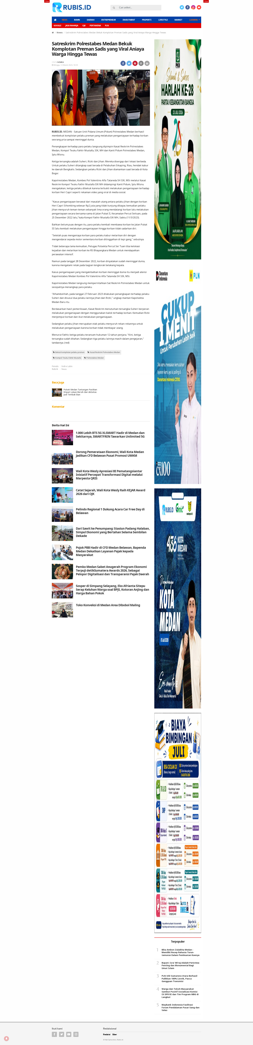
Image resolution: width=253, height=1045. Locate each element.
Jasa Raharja (71, 25)
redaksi (60, 62)
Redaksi (106, 1035)
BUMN (77, 19)
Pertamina (95, 25)
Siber (114, 1035)
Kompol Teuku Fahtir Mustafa (68, 357)
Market (178, 19)
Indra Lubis (66, 366)
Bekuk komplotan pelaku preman (69, 352)
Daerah (90, 19)
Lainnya (193, 19)
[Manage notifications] (6, 1038)
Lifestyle (163, 19)
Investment (129, 19)
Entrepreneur (108, 19)
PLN (107, 25)
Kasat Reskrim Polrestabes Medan (105, 352)
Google (57, 25)
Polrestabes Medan (95, 357)
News (64, 19)
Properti (146, 19)
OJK (84, 25)
